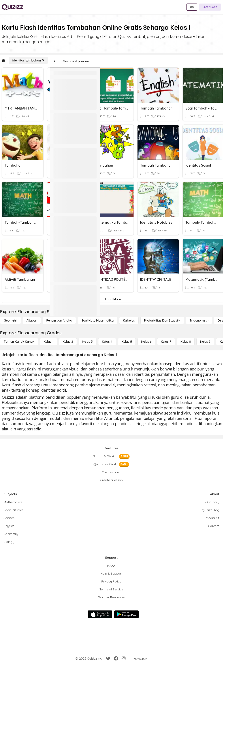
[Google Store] (126, 614)
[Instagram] (124, 658)
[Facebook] (116, 658)
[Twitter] (108, 658)
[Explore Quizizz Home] (12, 7)
